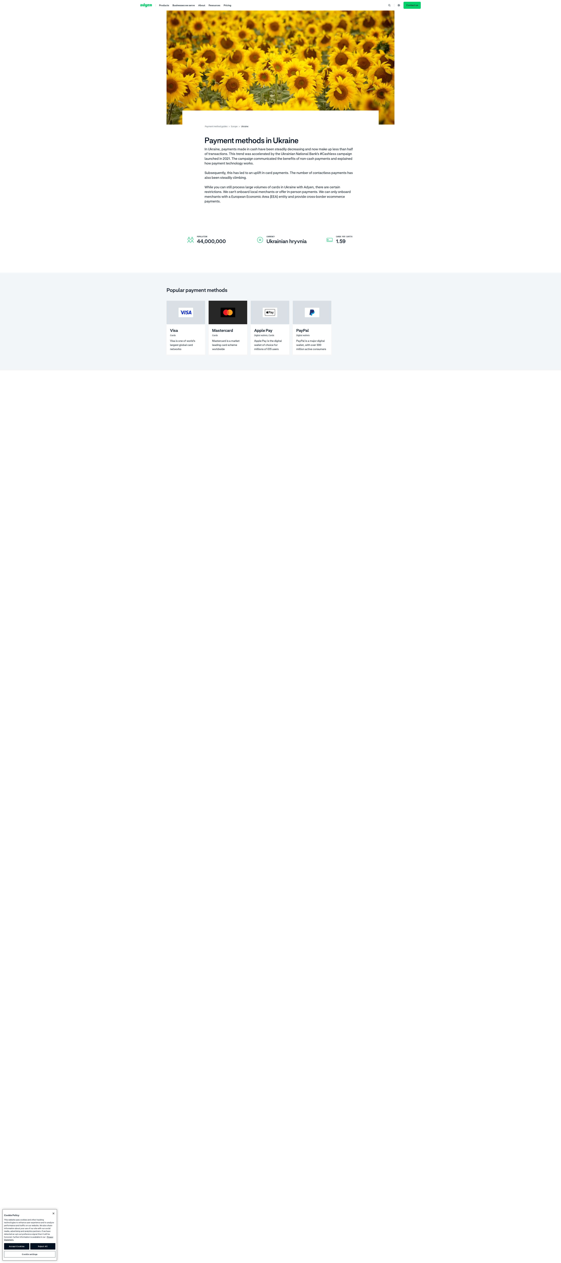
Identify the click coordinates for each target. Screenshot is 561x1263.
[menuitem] (164, 5)
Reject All (43, 1246)
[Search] (389, 5)
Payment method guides (216, 126)
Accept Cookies (17, 1246)
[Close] (53, 1213)
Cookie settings (30, 1254)
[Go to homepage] (146, 5)
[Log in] (399, 5)
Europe (234, 126)
